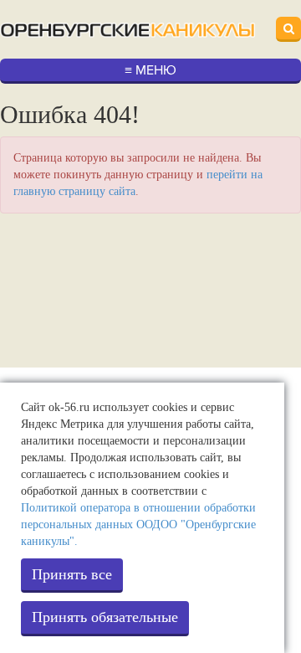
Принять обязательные (105, 617)
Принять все (72, 574)
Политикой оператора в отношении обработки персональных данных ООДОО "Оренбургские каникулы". (138, 524)
